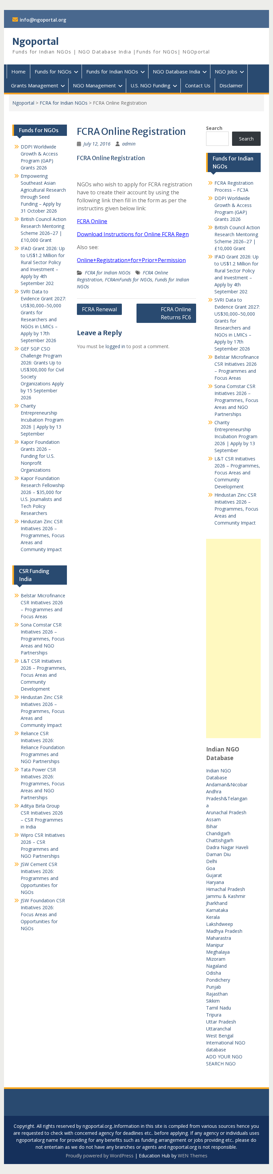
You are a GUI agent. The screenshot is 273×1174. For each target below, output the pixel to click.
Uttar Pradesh (221, 1022)
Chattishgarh (219, 840)
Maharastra (218, 938)
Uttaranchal (218, 1029)
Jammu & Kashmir (225, 896)
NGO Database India (176, 71)
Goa (210, 868)
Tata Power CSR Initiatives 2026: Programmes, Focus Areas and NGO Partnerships (43, 783)
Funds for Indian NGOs (112, 71)
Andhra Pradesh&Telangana (226, 798)
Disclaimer (231, 85)
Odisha (213, 973)
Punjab (213, 987)
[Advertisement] (233, 638)
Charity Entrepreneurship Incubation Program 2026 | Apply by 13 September (235, 436)
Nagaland (216, 966)
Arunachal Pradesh (226, 812)
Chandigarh (218, 833)
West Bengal (219, 1035)
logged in (115, 346)
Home (18, 71)
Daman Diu (218, 854)
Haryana (215, 882)
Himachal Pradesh (225, 889)
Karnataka (217, 910)
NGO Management (94, 85)
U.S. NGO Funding (150, 85)
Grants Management (34, 85)
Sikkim (213, 1001)
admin (129, 144)
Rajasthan (217, 994)
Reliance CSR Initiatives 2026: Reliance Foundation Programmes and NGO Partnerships (43, 747)
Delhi (211, 861)
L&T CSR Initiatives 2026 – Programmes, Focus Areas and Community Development (237, 472)
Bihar (211, 826)
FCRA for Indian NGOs (64, 103)
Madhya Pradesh (224, 931)
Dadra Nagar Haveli (227, 847)
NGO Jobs (226, 71)
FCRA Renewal (99, 309)
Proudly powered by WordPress (100, 1155)
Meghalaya (218, 952)
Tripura (213, 1015)
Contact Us (197, 85)
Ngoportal (35, 42)
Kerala (213, 917)
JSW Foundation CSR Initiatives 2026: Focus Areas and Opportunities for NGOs (43, 914)
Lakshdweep (219, 924)
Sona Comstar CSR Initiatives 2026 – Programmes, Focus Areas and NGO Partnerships (236, 400)
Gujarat (214, 875)
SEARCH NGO (221, 1063)
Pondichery (218, 980)
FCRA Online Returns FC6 (176, 313)
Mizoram (215, 959)
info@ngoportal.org (43, 20)
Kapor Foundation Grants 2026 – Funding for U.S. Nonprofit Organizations (40, 456)
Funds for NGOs (53, 71)
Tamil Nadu (218, 1008)
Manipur (215, 945)
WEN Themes (192, 1155)
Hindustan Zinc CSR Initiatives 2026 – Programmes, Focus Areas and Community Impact (236, 509)
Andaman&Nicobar (226, 784)
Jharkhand (216, 903)
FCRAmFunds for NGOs (128, 279)
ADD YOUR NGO (224, 1056)
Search (214, 128)
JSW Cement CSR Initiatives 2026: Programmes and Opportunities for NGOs (39, 878)
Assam (213, 819)
